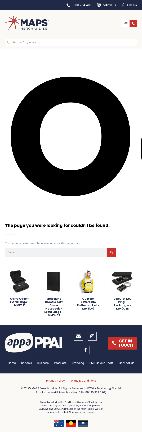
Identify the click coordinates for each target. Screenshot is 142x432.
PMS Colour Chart (101, 363)
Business (43, 363)
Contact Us (126, 363)
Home (12, 363)
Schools (26, 363)
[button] (126, 23)
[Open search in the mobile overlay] (71, 42)
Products (60, 363)
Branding (78, 363)
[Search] (111, 252)
